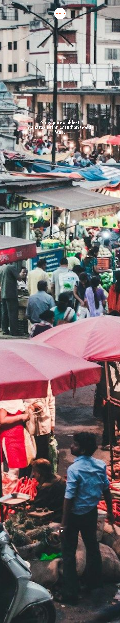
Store (5, 3)
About (12, 3)
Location (21, 3)
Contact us (30, 3)
